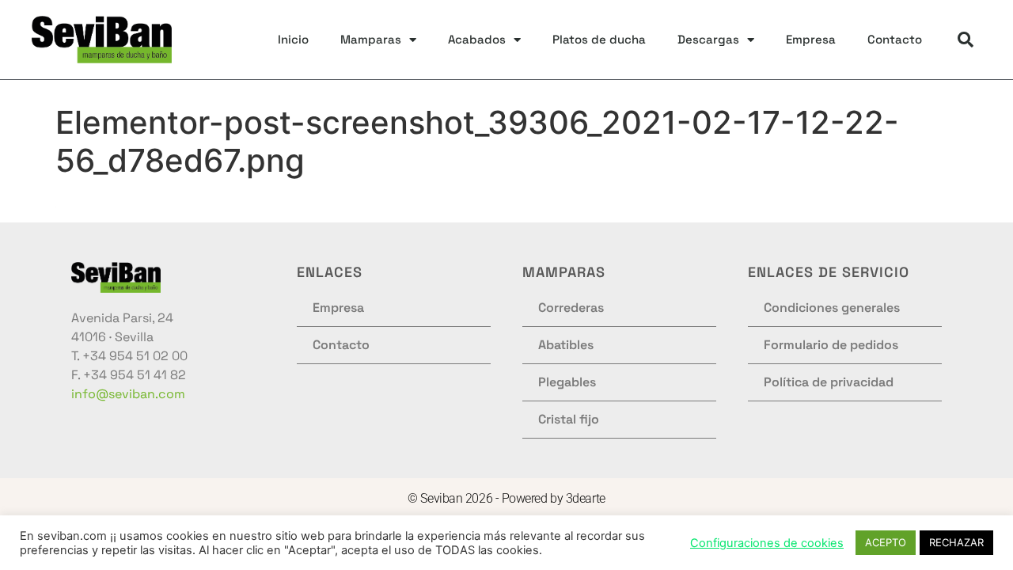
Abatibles (566, 344)
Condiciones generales (832, 307)
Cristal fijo (568, 419)
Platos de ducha (599, 39)
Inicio (293, 39)
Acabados (477, 39)
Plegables (567, 382)
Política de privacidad (828, 382)
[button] (965, 39)
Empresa (811, 39)
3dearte (585, 498)
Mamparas (370, 39)
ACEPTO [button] (885, 542)
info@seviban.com (128, 394)
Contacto (894, 39)
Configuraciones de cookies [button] (767, 543)
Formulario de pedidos (831, 344)
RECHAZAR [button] (956, 542)
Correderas (571, 307)
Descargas (708, 39)
